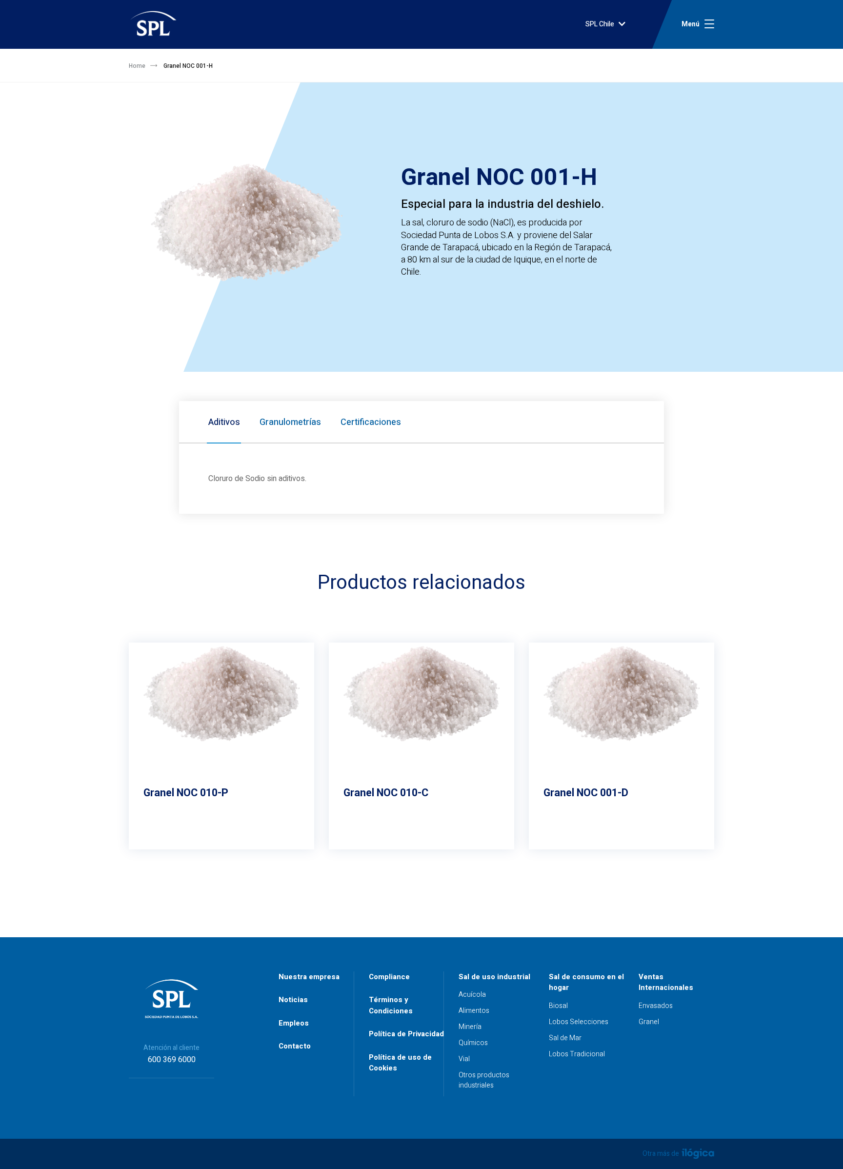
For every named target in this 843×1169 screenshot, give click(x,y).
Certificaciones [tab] (371, 422)
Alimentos (474, 1011)
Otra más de (661, 1154)
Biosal (558, 1006)
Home (137, 65)
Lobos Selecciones (578, 1022)
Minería (470, 1027)
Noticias (293, 999)
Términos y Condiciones (391, 1005)
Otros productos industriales (484, 1080)
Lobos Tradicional (577, 1054)
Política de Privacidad (406, 1033)
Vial (464, 1059)
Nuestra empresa (309, 976)
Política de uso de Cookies (400, 1063)
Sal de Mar (565, 1038)
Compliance (389, 976)
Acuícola (472, 994)
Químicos (473, 1043)
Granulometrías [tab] (290, 422)
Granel (649, 1022)
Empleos (294, 1023)
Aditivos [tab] (224, 422)
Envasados (656, 1006)
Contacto (295, 1046)
